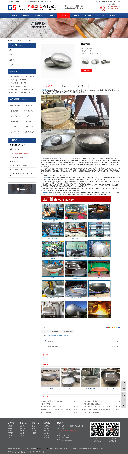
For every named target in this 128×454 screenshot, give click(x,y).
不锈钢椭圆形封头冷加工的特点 (92, 401)
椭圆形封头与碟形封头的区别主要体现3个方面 (96, 407)
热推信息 (97, 1)
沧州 (19, 452)
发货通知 (22, 426)
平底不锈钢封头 (15, 121)
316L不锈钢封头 (29, 111)
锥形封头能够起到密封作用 (18, 86)
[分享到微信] (110, 327)
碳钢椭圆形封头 (56, 331)
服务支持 (100, 15)
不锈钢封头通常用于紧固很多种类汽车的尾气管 (22, 89)
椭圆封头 (50, 341)
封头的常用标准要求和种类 (91, 412)
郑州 (31, 452)
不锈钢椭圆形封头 (67, 331)
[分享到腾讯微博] (117, 327)
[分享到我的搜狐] (114, 327)
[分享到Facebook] (119, 327)
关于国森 (26, 15)
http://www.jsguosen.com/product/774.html (59, 335)
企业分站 (104, 1)
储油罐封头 (29, 105)
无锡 (16, 452)
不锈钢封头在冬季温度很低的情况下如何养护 (22, 92)
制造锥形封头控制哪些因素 (18, 83)
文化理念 (10, 433)
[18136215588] (123, 388)
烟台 (28, 452)
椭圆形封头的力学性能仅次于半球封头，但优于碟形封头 (58, 409)
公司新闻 (22, 428)
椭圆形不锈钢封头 (53, 346)
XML (118, 1)
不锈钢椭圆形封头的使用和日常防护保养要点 (96, 409)
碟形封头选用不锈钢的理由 (18, 80)
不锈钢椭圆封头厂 (29, 121)
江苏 (40, 452)
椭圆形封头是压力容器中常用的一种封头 (22, 76)
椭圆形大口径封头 (15, 105)
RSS (115, 1)
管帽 (10, 55)
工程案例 (75, 15)
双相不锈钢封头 (15, 116)
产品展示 (63, 15)
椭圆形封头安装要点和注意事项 (51, 407)
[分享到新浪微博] (108, 327)
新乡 (37, 452)
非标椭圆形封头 (15, 111)
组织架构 (10, 428)
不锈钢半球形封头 (29, 132)
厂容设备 (10, 435)
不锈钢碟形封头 (28, 126)
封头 (51, 15)
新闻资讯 (38, 15)
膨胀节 (11, 60)
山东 (43, 452)
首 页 (19, 40)
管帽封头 (15, 126)
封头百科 (22, 433)
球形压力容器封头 (15, 132)
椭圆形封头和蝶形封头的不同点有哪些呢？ (54, 401)
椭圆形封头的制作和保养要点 (92, 404)
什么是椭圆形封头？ (48, 412)
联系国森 (113, 15)
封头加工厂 (29, 116)
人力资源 (88, 15)
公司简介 (10, 426)
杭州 (34, 452)
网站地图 (110, 1)
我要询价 (86, 70)
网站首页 (14, 15)
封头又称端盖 (46, 404)
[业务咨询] (123, 383)
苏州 (25, 452)
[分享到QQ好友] (112, 327)
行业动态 (22, 430)
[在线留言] (123, 400)
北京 (22, 452)
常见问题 (22, 435)
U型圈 (11, 65)
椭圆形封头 (32, 40)
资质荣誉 (10, 430)
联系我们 (10, 437)
